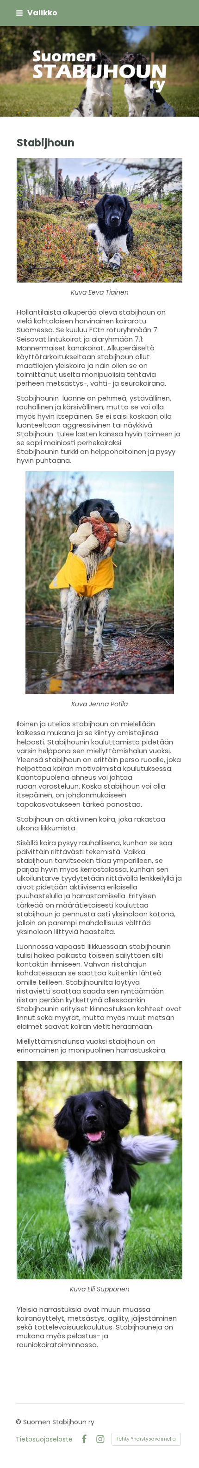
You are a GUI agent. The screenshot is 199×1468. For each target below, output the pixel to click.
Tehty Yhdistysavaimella (146, 1438)
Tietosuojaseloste (44, 1439)
